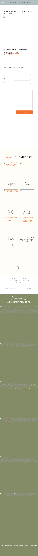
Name (6, 73)
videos (19, 266)
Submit (29, 288)
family (11, 212)
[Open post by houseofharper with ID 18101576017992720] (19, 474)
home (27, 184)
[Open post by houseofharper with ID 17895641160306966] (19, 512)
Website (8, 82)
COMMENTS (8, 55)
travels (27, 212)
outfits (11, 184)
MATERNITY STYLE (27, 239)
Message (8, 86)
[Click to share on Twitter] (14, 53)
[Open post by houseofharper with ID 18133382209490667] (19, 399)
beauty (11, 239)
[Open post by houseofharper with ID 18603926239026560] (19, 324)
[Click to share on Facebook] (12, 53)
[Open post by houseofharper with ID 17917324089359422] (19, 437)
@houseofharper (19, 302)
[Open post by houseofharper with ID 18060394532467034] (19, 362)
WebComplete (33, 545)
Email (7, 78)
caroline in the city (19, 11)
